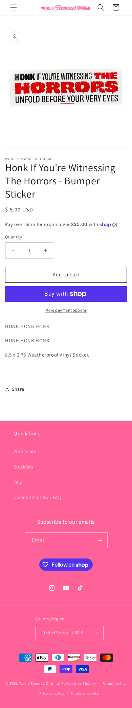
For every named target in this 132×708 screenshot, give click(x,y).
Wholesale (25, 451)
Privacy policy (51, 693)
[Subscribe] (99, 540)
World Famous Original (40, 683)
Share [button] (18, 389)
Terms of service (85, 693)
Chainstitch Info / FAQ (37, 497)
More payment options (66, 310)
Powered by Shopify (78, 683)
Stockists (23, 467)
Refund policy (115, 683)
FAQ (18, 482)
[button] (13, 7)
